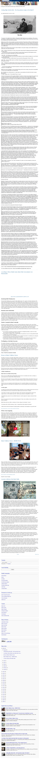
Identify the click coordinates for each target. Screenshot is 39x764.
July (4, 660)
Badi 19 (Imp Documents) (6, 594)
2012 (4, 694)
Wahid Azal (3, 599)
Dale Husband (4, 634)
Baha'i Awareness (4, 623)
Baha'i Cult (3, 605)
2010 (4, 697)
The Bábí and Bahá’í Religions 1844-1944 (17, 103)
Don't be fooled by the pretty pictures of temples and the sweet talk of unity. (14, 733)
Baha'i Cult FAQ (4, 625)
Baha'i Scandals (4, 628)
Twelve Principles (4, 598)
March (5, 665)
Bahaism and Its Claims (5, 124)
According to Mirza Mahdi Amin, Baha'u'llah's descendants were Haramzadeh (15, 738)
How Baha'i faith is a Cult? (10, 728)
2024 (4, 673)
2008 (4, 701)
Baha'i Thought (4, 609)
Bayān (29, 230)
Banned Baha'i (4, 575)
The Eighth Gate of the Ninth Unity (16, 230)
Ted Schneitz (4, 614)
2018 (4, 683)
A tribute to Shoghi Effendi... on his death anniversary (15, 747)
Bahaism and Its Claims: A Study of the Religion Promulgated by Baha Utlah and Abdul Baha (17, 109)
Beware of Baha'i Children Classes (9, 355)
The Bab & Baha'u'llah (5, 585)
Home (18, 554)
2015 (4, 689)
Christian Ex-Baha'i (5, 610)
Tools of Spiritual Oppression (6, 596)
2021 (4, 678)
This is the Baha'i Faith (5, 615)
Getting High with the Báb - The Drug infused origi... (12, 651)
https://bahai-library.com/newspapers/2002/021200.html (10, 408)
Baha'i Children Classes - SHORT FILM (11, 441)
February (5, 667)
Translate (9, 563)
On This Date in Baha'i (5, 582)
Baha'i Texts (3, 631)
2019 (4, 682)
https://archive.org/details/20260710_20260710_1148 (20, 296)
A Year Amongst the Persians (15, 199)
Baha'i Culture (4, 607)
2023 (4, 675)
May (4, 664)
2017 (4, 685)
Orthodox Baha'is (4, 583)
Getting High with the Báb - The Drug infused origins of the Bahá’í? (17, 10)
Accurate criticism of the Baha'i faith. (10, 479)
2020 (4, 680)
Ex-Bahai (3, 578)
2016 (4, 687)
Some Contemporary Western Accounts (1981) (9, 104)
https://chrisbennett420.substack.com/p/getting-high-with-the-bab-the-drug (18, 266)
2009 (4, 699)
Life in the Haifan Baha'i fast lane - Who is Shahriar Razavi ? (16, 742)
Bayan (3, 577)
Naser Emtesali (4, 612)
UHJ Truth (3, 586)
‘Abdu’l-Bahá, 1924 (23, 248)
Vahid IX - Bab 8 (20, 217)
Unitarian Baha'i (4, 588)
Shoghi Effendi (3, 250)
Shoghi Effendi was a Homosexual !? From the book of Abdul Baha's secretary (19, 713)
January (5, 669)
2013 (4, 692)
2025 (4, 671)
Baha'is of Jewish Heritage (6, 633)
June (4, 662)
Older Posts (37, 554)
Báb (2, 43)
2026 (4, 648)
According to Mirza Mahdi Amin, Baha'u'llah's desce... (12, 653)
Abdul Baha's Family (5, 621)
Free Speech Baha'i (5, 580)
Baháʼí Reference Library (22, 262)
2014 (4, 690)
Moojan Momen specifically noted (8, 131)
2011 (4, 696)
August (5, 649)
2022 (4, 676)
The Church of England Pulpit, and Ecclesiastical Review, (20, 100)
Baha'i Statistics (4, 629)
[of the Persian (25, 230)
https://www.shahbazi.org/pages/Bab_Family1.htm (22, 268)
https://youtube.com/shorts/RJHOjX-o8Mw (8, 474)
